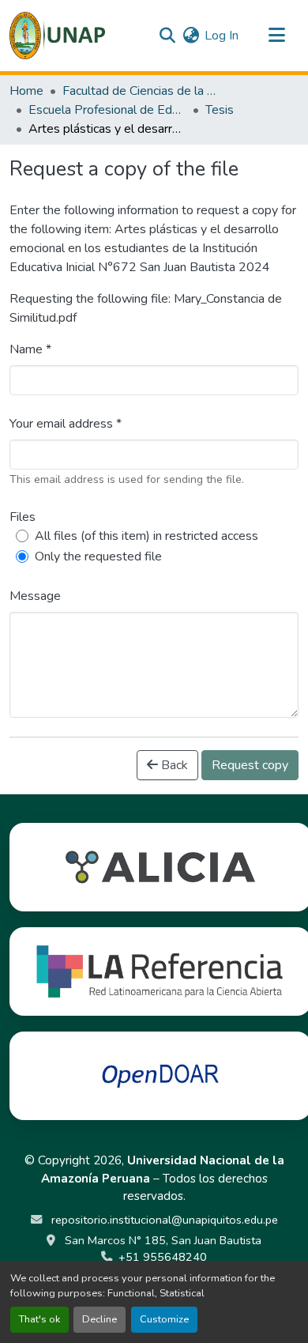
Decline (99, 1319)
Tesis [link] (219, 110)
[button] (57, 35)
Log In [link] (222, 35)
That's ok (39, 1319)
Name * (30, 349)
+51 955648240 (162, 1257)
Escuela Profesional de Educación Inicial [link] (107, 110)
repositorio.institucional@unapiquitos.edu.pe (163, 1220)
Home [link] (26, 91)
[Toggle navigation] (276, 36)
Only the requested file (98, 556)
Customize (164, 1319)
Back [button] (173, 765)
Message (35, 596)
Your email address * (65, 423)
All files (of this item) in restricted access (146, 536)
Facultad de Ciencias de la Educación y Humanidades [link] (141, 91)
